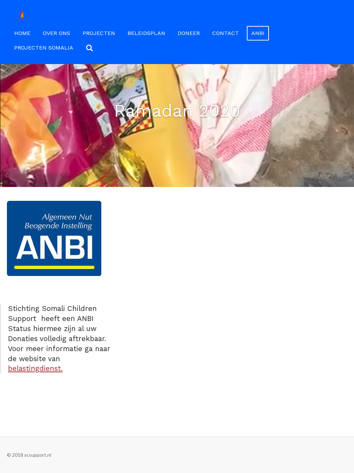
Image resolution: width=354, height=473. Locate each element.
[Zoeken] (89, 48)
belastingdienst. (35, 368)
